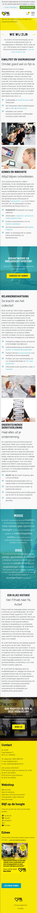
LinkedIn (7, 818)
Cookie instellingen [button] (10, 7)
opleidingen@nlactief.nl (15, 764)
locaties (11, 108)
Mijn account (6, 790)
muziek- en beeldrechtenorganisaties (19, 350)
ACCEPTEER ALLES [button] (27, 7)
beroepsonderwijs (24, 353)
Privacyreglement (20, 905)
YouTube (7, 825)
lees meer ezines (11, 885)
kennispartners (15, 201)
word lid (18, 727)
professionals (22, 108)
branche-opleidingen (13, 224)
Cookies (21, 908)
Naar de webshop (8, 792)
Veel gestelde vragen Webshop (13, 797)
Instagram (7, 821)
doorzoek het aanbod (18, 276)
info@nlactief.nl (12, 761)
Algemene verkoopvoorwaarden (13, 795)
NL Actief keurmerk (22, 100)
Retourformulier (7, 799)
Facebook (8, 816)
